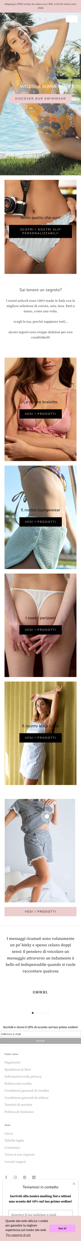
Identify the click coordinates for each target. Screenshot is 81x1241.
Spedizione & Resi (18, 1069)
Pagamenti (12, 1062)
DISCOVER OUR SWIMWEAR (40, 98)
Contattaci (12, 1147)
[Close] (74, 1183)
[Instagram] (15, 1176)
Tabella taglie (14, 1140)
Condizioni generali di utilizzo (27, 1097)
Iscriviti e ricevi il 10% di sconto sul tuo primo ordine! (40, 1027)
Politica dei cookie (18, 1083)
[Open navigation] (5, 19)
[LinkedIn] (33, 1176)
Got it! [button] (62, 1228)
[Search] (57, 19)
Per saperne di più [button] (18, 1235)
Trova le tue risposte (20, 1154)
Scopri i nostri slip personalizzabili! (40, 231)
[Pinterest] (24, 1176)
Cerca (9, 1133)
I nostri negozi (15, 1161)
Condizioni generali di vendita (27, 1090)
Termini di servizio (18, 1104)
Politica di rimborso (19, 1112)
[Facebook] (6, 1176)
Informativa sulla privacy (23, 1076)
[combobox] (72, 18)
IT (69, 19)
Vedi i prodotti (40, 414)
